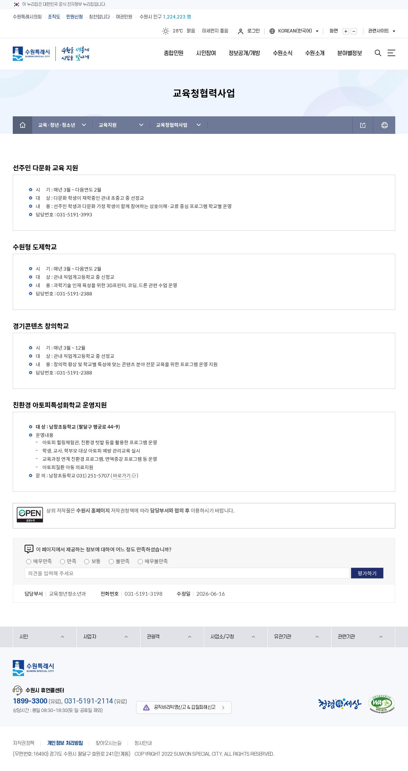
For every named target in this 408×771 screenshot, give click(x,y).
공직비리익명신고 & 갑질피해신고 (184, 707)
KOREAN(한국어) (295, 31)
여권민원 (124, 17)
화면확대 (346, 31)
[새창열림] (29, 515)
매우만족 (42, 561)
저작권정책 (23, 743)
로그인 (253, 31)
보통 (96, 561)
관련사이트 (378, 31)
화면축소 (354, 31)
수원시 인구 (165, 17)
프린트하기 (384, 125)
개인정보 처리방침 (65, 743)
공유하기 (363, 125)
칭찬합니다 (99, 17)
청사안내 (142, 743)
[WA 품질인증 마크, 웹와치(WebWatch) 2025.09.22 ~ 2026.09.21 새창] (381, 704)
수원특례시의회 (27, 17)
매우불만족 (156, 561)
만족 (71, 561)
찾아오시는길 (108, 743)
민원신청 (74, 17)
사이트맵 (391, 53)
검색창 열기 (378, 53)
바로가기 (122, 475)
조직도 (54, 17)
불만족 (123, 561)
